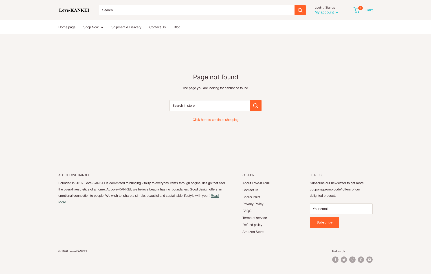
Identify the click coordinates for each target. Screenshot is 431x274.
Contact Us (157, 27)
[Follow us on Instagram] (352, 259)
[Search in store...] (256, 105)
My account (325, 12)
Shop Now (91, 27)
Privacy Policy (253, 204)
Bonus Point (251, 197)
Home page (66, 27)
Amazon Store (253, 232)
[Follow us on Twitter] (344, 259)
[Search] (300, 10)
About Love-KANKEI (257, 183)
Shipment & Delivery (126, 27)
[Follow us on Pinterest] (361, 259)
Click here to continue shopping (215, 120)
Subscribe (324, 222)
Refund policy (252, 225)
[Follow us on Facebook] (335, 259)
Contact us (250, 190)
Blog (177, 27)
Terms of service (254, 218)
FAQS (246, 211)
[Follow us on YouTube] (369, 259)
